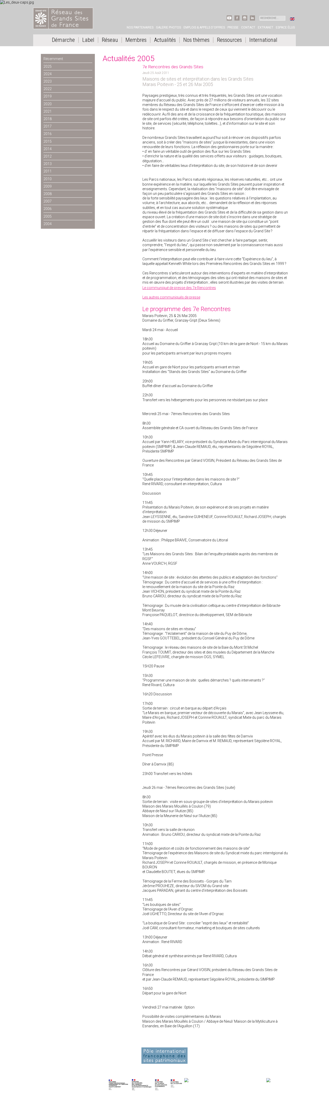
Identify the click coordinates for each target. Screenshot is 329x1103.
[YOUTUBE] (229, 19)
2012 (47, 156)
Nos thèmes (196, 40)
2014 (47, 149)
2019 (47, 96)
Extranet (265, 27)
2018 (47, 119)
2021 (47, 111)
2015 (47, 141)
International (263, 40)
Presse (233, 27)
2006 (47, 209)
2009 (47, 186)
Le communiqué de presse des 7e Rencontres (179, 288)
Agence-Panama (65, 1058)
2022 (47, 89)
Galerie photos (168, 27)
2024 (47, 74)
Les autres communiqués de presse (171, 297)
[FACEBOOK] (237, 19)
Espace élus (285, 27)
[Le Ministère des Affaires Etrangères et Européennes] (176, 1080)
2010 (47, 179)
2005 (47, 216)
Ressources (229, 40)
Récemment (53, 59)
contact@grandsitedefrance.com (60, 1053)
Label (88, 40)
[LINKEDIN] (252, 19)
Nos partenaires (140, 27)
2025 (47, 66)
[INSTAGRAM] (244, 19)
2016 (47, 134)
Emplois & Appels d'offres (204, 27)
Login (99, 1058)
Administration (85, 1058)
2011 (47, 171)
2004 (47, 224)
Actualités (165, 40)
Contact (248, 27)
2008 (47, 194)
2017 (47, 126)
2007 (47, 201)
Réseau (110, 40)
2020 (47, 104)
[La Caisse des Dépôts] (224, 1080)
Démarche (63, 40)
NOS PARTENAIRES (278, 1075)
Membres (136, 40)
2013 (47, 164)
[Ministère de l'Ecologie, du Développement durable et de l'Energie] (118, 1080)
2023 (47, 81)
